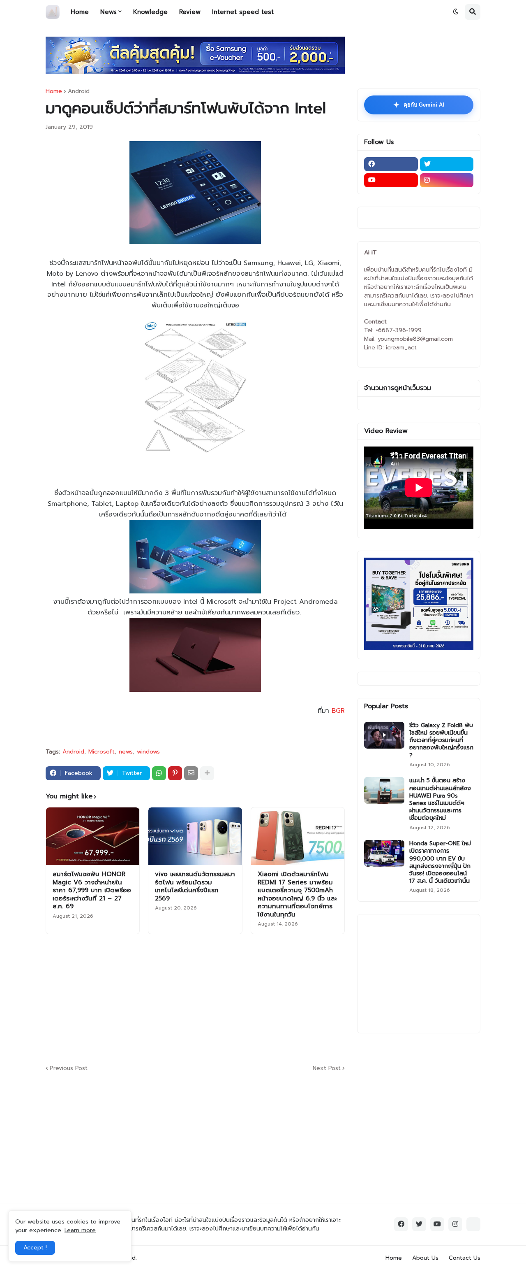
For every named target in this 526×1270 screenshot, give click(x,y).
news (126, 752)
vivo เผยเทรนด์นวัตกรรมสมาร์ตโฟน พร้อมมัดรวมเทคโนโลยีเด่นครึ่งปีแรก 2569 (195, 886)
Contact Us (464, 1258)
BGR (338, 711)
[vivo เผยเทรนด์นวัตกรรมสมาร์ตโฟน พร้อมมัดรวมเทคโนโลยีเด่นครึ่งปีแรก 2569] (195, 836)
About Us (425, 1258)
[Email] (191, 773)
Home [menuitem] (80, 11)
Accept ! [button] (35, 1247)
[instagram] (447, 180)
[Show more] (207, 773)
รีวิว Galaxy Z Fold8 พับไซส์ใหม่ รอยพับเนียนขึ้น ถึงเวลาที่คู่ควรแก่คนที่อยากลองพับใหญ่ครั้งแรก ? (441, 740)
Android (79, 91)
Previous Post (69, 1068)
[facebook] (391, 164)
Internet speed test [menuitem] (243, 11)
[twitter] (447, 164)
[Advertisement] (245, 998)
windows (148, 752)
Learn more (80, 1230)
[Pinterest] (175, 773)
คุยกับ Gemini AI (418, 105)
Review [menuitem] (190, 11)
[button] (456, 12)
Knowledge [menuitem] (150, 11)
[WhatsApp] (159, 773)
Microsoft (101, 752)
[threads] (473, 1224)
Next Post (327, 1068)
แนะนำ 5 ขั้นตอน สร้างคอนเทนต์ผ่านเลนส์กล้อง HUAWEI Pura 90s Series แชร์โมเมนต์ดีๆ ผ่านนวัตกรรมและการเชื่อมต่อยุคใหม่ (440, 799)
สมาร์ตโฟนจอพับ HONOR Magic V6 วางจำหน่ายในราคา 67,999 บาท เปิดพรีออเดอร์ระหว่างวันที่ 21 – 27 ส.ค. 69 (92, 890)
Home (54, 91)
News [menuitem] (108, 11)
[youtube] (391, 180)
